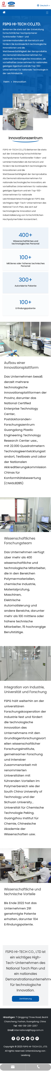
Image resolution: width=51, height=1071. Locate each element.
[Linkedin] (18, 1038)
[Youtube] (27, 1038)
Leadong (25, 1055)
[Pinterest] (37, 1038)
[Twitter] (23, 1038)
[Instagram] (32, 1038)
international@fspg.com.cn (28, 1030)
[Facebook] (13, 1038)
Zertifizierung (25, 998)
